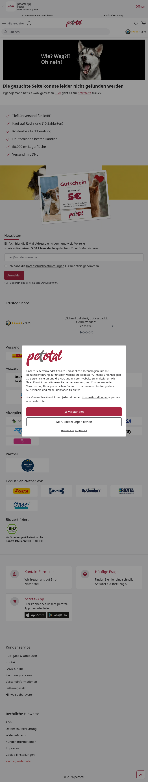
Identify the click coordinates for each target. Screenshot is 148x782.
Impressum (81, 430)
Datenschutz (67, 430)
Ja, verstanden (74, 412)
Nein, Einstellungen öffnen (74, 422)
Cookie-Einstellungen (95, 397)
